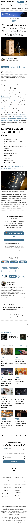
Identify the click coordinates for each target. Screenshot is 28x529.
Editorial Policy (19, 477)
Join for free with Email (14, 240)
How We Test (5, 497)
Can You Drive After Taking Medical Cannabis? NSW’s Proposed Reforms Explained (7, 403)
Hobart (8, 108)
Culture (21, 5)
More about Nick (4, 297)
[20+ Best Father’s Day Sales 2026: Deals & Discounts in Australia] (7, 413)
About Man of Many (22, 297)
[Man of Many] (14, 470)
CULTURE (4, 397)
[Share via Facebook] (24, 44)
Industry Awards (6, 487)
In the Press (5, 490)
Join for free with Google (15, 233)
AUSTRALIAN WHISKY (13, 268)
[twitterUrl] (7, 435)
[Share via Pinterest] (24, 50)
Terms (20, 246)
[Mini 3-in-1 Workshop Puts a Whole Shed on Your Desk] (7, 351)
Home (9, 18)
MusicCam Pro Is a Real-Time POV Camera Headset (20, 401)
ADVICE (10, 334)
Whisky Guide (5, 8)
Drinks (18, 18)
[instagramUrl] (11, 435)
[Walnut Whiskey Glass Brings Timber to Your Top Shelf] (21, 413)
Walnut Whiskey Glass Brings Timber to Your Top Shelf (20, 423)
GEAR (3, 357)
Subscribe (20, 1)
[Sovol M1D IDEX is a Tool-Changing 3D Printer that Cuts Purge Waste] (7, 371)
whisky (9, 114)
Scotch (14, 8)
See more (23, 345)
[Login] (26, 2)
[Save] (20, 67)
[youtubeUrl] (16, 435)
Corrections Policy (20, 481)
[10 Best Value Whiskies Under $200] (21, 371)
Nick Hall (10, 58)
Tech (7, 5)
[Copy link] (24, 54)
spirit (13, 101)
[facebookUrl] (2, 435)
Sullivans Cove (5, 97)
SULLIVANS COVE (5, 270)
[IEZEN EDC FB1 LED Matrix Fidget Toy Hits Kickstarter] (21, 351)
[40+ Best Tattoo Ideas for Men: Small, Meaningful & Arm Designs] (4, 337)
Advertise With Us (7, 481)
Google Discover (6, 262)
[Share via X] (24, 47)
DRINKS (13, 21)
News (2, 5)
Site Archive (18, 499)
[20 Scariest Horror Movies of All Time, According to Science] (23, 337)
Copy (14, 67)
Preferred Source (23, 262)
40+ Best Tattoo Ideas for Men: (13, 338)
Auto (15, 5)
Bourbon (20, 8)
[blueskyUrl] (25, 435)
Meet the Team (6, 484)
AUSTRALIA (4, 268)
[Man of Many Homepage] (7, 2)
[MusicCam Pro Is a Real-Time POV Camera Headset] (21, 391)
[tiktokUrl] (21, 435)
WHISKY (13, 270)
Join (4, 309)
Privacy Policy (7, 247)
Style (11, 5)
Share (6, 67)
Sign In (21, 243)
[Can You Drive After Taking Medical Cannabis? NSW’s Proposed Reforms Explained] (7, 391)
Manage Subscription (21, 495)
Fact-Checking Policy (21, 484)
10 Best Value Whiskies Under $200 (19, 381)
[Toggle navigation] (26, 5)
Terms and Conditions (18, 491)
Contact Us (5, 493)
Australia (22, 114)
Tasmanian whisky (6, 99)
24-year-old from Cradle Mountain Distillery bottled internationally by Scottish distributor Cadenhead (14, 118)
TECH (3, 377)
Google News (15, 262)
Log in (19, 307)
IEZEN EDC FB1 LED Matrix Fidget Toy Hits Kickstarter (20, 361)
